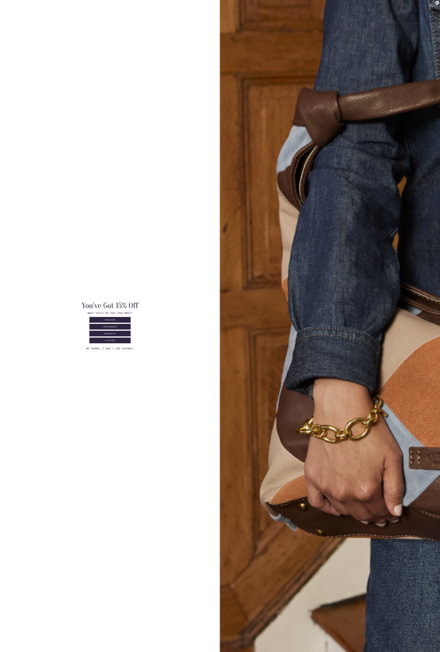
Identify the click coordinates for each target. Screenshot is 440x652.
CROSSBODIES (110, 327)
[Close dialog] (437, 3)
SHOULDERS (110, 320)
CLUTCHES (110, 340)
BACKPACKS (110, 333)
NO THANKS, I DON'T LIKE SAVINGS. (110, 348)
